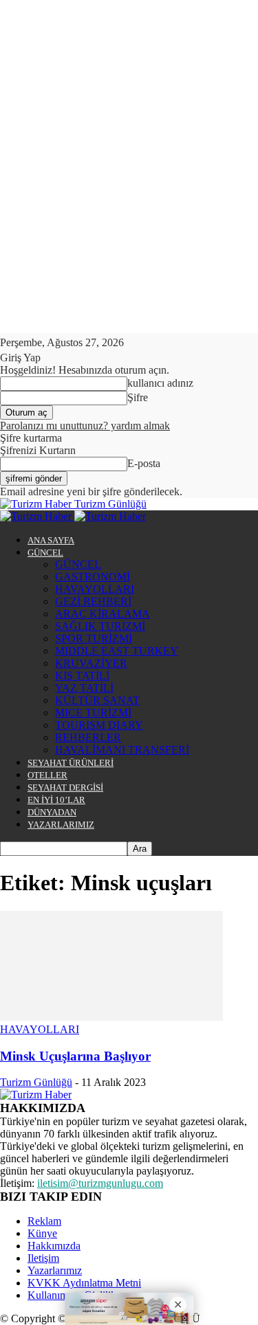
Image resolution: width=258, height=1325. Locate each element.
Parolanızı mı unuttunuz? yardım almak (85, 425)
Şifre (137, 397)
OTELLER (47, 775)
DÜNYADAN (52, 812)
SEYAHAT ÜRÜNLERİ (71, 763)
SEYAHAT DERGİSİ (65, 787)
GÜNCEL (45, 552)
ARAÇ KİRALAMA (102, 614)
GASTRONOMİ (92, 576)
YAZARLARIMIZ (61, 824)
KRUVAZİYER (91, 663)
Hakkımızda (54, 1246)
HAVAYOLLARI (94, 589)
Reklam (44, 1221)
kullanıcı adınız (160, 383)
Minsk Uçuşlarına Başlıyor (75, 1056)
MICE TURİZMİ (93, 712)
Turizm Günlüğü (36, 1082)
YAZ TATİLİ (84, 688)
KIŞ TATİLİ (82, 675)
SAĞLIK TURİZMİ (100, 626)
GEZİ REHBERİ (93, 601)
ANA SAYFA (51, 540)
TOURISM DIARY (99, 725)
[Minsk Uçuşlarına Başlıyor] (111, 1017)
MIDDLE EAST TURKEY (116, 651)
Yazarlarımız (55, 1270)
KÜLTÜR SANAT (97, 700)
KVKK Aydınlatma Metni (84, 1283)
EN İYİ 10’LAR (56, 800)
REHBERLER (88, 737)
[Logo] (37, 516)
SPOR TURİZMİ (93, 638)
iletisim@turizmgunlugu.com (100, 1183)
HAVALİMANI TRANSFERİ (122, 750)
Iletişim (43, 1258)
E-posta (143, 463)
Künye (42, 1233)
